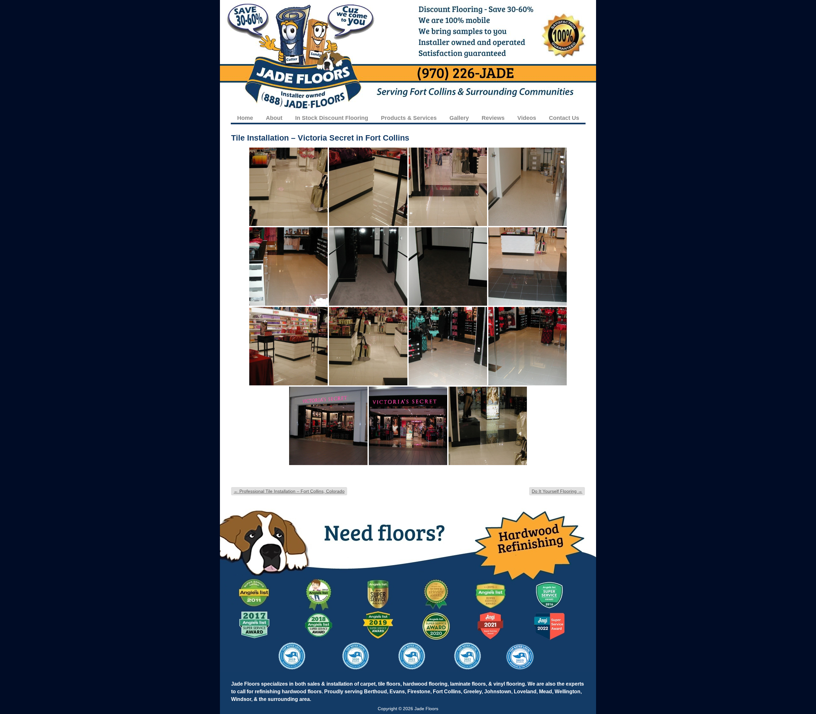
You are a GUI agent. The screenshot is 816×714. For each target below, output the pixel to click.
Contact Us (564, 118)
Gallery (459, 118)
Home (245, 118)
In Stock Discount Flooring (331, 118)
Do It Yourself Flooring (557, 491)
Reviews (493, 118)
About (274, 118)
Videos (526, 118)
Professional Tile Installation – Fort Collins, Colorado (289, 491)
